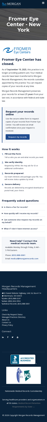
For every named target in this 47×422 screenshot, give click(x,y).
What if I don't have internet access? (21, 228)
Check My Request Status (12, 314)
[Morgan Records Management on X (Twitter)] (12, 337)
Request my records (17, 137)
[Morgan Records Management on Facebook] (8, 337)
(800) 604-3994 (14, 301)
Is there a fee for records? (16, 207)
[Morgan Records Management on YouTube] (17, 337)
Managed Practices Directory (13, 317)
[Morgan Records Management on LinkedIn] (3, 337)
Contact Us (6, 322)
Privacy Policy (7, 325)
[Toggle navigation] (43, 3)
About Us (5, 320)
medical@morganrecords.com (24, 258)
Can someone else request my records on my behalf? (22, 221)
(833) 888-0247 (14, 298)
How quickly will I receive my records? (21, 213)
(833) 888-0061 (18, 255)
